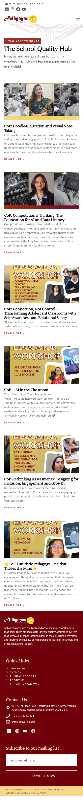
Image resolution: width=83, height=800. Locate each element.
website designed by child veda (26, 793)
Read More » (14, 158)
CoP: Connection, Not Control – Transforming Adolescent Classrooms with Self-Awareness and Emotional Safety (40, 313)
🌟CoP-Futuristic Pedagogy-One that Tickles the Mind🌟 (35, 566)
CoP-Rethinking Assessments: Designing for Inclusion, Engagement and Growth (41, 481)
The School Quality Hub (38, 49)
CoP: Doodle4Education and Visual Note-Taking (39, 128)
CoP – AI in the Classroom (26, 390)
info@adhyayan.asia (26, 3)
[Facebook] (18, 9)
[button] (77, 19)
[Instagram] (12, 9)
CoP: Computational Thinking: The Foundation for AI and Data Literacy (34, 217)
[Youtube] (24, 9)
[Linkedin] (7, 9)
